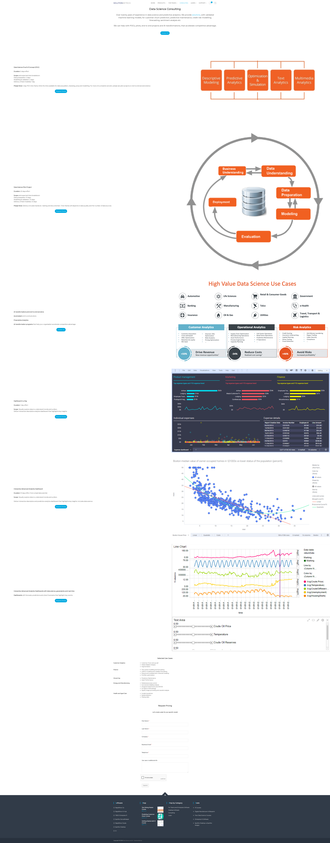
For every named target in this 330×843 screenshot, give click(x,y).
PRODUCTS (161, 3)
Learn (170, 815)
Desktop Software (173, 810)
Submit (145, 785)
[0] (210, 3)
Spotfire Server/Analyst (122, 819)
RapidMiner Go (119, 807)
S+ (116, 831)
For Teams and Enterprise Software (178, 807)
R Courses (198, 807)
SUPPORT (202, 3)
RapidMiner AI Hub (121, 811)
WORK (153, 3)
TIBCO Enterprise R (121, 815)
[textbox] (179, 686)
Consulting (171, 813)
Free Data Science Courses (203, 815)
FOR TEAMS (172, 3)
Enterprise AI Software (201, 819)
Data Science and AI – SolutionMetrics (132, 840)
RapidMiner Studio (120, 823)
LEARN (193, 3)
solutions (196, 15)
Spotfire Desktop (120, 827)
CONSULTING (184, 3)
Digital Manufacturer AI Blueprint (205, 811)
